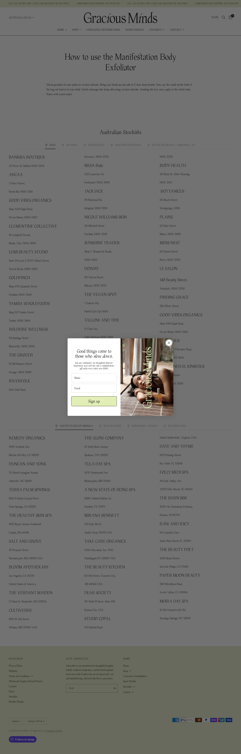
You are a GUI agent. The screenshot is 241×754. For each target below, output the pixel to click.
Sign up (94, 401)
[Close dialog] (169, 343)
